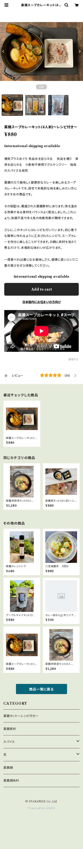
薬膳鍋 (8, 768)
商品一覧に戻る (41, 689)
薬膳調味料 (11, 780)
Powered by (37, 808)
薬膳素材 (9, 729)
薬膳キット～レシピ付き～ (21, 716)
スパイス (9, 742)
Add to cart (41, 289)
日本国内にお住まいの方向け (41, 302)
